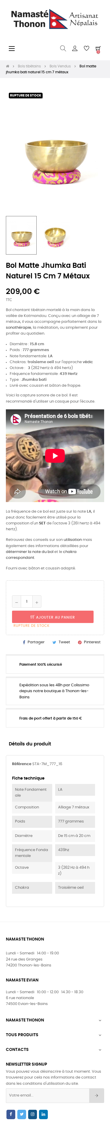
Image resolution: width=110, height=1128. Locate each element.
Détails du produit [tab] (30, 744)
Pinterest (92, 642)
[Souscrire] (96, 1095)
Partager (36, 642)
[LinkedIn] (43, 1114)
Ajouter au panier (55, 617)
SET (42, 523)
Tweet (64, 642)
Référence (21, 764)
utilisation (73, 540)
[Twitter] (21, 1114)
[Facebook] (10, 1114)
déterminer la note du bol (29, 552)
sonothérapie (18, 328)
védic (88, 362)
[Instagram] (32, 1114)
